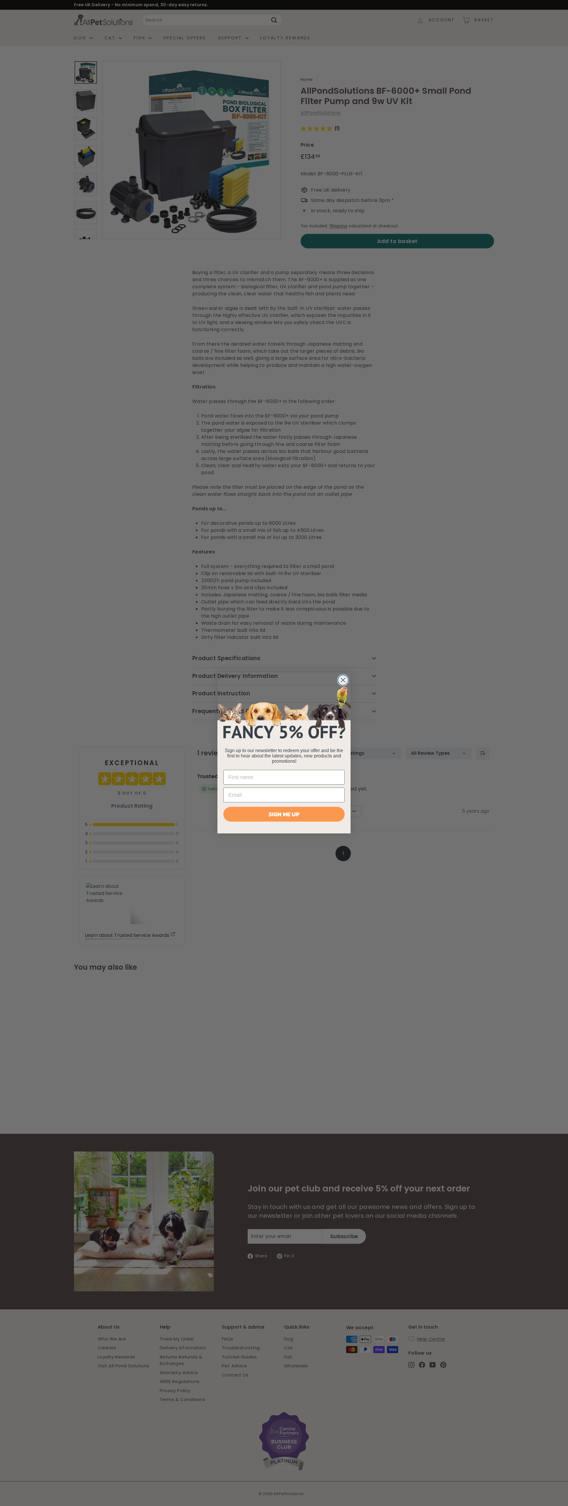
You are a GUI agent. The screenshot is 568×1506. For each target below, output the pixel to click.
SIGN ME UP (284, 814)
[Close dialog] (343, 680)
